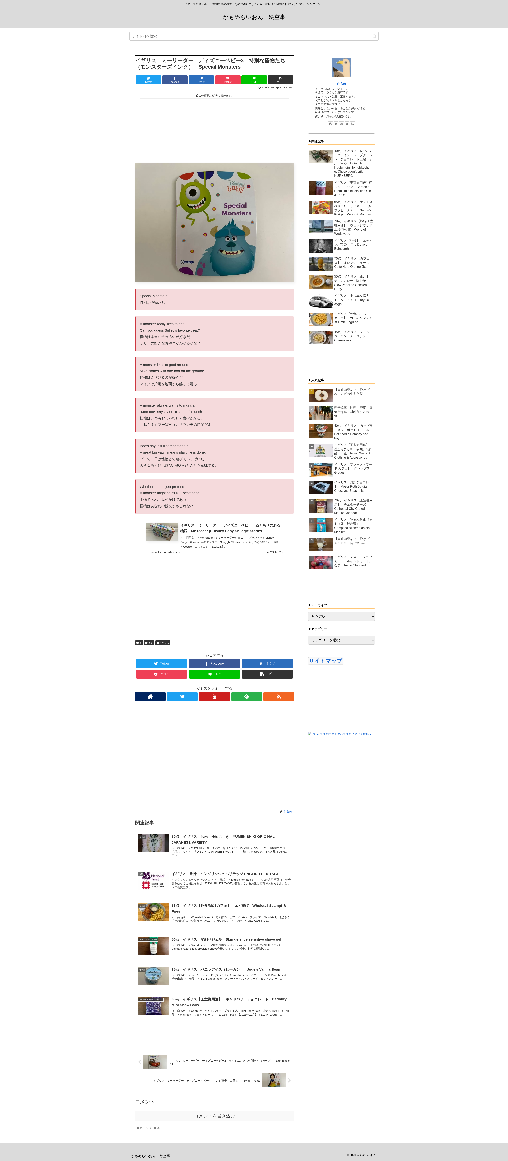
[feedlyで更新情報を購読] (246, 696)
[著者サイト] (150, 696)
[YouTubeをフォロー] (214, 696)
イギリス (164, 642)
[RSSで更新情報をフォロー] (278, 696)
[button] (374, 36)
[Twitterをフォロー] (182, 696)
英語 (150, 642)
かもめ (341, 83)
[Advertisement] (214, 129)
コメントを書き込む (214, 1115)
